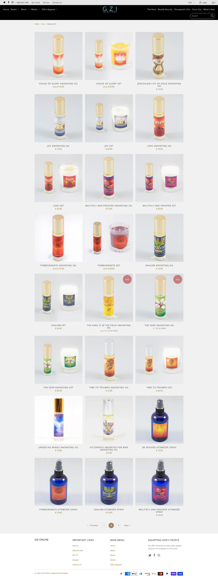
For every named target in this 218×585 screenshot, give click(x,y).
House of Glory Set (109, 56)
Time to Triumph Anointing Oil (109, 360)
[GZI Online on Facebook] (8, 2)
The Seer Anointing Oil (159, 298)
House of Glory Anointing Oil (59, 56)
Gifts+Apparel (49, 9)
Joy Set (109, 118)
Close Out (197, 9)
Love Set (59, 178)
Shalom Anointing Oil (159, 238)
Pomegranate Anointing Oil (59, 238)
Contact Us (57, 2)
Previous (93, 525)
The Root (151, 9)
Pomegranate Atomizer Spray (59, 482)
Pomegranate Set (109, 238)
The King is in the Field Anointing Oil (109, 298)
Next (126, 525)
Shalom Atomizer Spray (109, 482)
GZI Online (45, 573)
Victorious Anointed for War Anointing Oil (109, 420)
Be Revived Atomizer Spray (159, 420)
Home (6, 9)
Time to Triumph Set (159, 360)
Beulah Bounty (165, 9)
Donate (46, 2)
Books (14, 9)
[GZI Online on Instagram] (12, 2)
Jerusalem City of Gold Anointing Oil (159, 56)
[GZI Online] (110, 9)
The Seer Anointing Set (59, 360)
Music (24, 9)
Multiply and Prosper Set (159, 178)
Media (34, 9)
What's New (209, 9)
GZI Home (36, 2)
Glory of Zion (77, 550)
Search (75, 545)
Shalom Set (59, 298)
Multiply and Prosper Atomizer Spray (159, 482)
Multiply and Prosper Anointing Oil (109, 178)
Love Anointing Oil (159, 118)
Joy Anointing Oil (59, 118)
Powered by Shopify (59, 573)
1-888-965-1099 (22, 2)
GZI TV (75, 555)
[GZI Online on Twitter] (4, 2)
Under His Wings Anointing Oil (59, 420)
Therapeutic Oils (182, 9)
